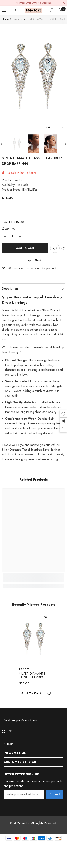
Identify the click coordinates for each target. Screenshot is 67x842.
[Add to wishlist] (55, 248)
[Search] (14, 10)
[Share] (62, 248)
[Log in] (52, 10)
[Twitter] (11, 731)
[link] (33, 580)
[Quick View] (45, 617)
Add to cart (25, 248)
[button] (54, 127)
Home (5, 19)
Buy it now (33, 260)
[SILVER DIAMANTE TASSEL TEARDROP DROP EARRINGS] (33, 639)
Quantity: (8, 229)
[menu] (4, 10)
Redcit (18, 180)
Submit (55, 794)
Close (63, 2)
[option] (33, 77)
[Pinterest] (3, 731)
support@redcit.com (24, 720)
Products (17, 19)
